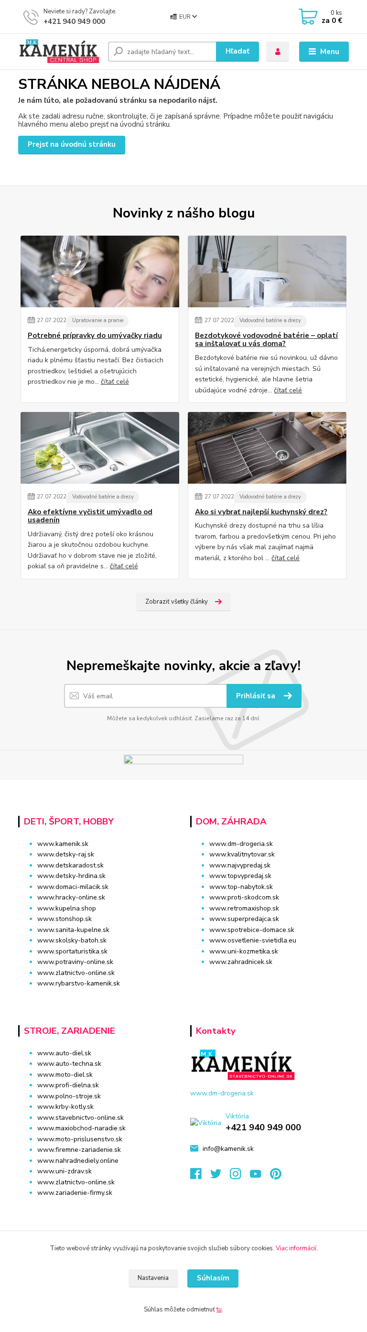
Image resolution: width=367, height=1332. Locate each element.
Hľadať (237, 51)
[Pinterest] (275, 1176)
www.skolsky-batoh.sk (72, 940)
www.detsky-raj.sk (65, 854)
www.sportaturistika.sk (72, 951)
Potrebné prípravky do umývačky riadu (95, 336)
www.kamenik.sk (62, 843)
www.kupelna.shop (66, 908)
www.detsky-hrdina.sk (71, 875)
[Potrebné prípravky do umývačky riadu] (100, 271)
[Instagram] (240, 1176)
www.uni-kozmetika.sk (243, 951)
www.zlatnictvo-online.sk (76, 972)
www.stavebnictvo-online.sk (80, 1117)
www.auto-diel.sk (64, 1053)
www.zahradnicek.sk (240, 961)
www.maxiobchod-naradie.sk (81, 1128)
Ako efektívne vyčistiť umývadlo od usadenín (90, 516)
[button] (269, 980)
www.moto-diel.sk (65, 1074)
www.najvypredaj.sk (239, 865)
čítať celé (115, 381)
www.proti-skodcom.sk (244, 897)
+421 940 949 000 (74, 21)
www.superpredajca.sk (244, 918)
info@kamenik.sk (228, 1148)
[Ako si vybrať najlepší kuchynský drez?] (267, 448)
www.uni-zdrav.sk (64, 1171)
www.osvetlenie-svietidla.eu (252, 940)
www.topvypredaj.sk (240, 875)
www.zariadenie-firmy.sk (74, 1192)
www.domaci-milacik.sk (72, 886)
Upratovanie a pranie (97, 320)
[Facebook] (200, 1176)
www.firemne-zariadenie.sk (79, 1149)
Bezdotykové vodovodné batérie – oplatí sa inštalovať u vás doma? (266, 340)
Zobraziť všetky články (176, 601)
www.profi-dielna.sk (68, 1085)
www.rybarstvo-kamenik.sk (78, 983)
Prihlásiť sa (256, 696)
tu (219, 1309)
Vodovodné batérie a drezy (270, 320)
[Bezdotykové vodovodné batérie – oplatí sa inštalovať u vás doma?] (267, 271)
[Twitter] (220, 1176)
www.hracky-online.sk (71, 897)
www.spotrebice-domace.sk (251, 929)
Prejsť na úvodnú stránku (72, 144)
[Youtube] (260, 1176)
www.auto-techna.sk (69, 1063)
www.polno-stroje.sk (69, 1096)
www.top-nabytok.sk (241, 886)
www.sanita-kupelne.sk (73, 929)
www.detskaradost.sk (70, 865)
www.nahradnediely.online (78, 1160)
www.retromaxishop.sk (244, 908)
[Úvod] (59, 51)
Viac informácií (296, 1248)
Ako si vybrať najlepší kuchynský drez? (261, 512)
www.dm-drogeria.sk (241, 843)
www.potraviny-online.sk (75, 961)
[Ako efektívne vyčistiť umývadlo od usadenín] (100, 448)
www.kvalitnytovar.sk (242, 854)
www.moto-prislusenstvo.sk (79, 1139)
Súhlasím (213, 1278)
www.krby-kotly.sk (65, 1106)
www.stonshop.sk (64, 918)
